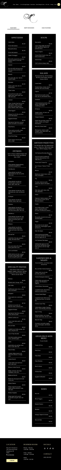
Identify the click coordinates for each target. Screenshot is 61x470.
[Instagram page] (45, 448)
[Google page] (53, 448)
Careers (55, 4)
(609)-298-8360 (47, 457)
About (14, 4)
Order (59, 4)
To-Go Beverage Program (25, 4)
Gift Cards (47, 4)
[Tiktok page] (50, 448)
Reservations (32, 4)
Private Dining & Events (40, 4)
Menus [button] (17, 4)
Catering (51, 4)
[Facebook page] (47, 448)
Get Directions (10, 454)
